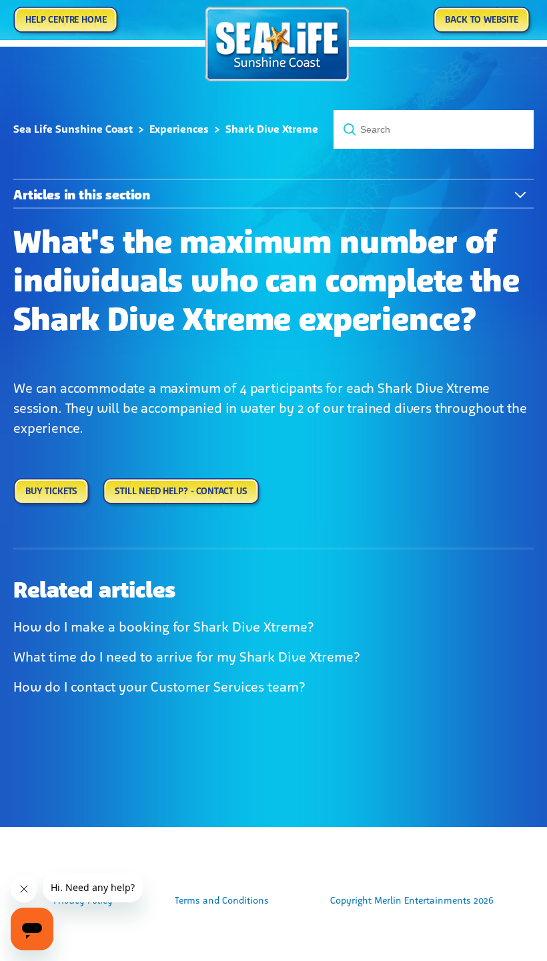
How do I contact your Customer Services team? (159, 687)
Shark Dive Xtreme (271, 129)
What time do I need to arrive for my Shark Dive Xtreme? (186, 657)
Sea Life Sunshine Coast (73, 129)
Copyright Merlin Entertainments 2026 (412, 900)
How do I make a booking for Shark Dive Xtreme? (163, 627)
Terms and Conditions (222, 900)
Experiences (179, 129)
